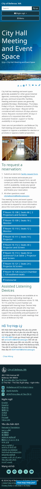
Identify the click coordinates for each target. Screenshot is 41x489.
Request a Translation (11, 427)
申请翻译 (5, 432)
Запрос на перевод (9, 450)
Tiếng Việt (6, 420)
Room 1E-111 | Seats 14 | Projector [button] (17, 238)
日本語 (4, 413)
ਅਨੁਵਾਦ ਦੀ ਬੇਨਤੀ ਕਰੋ (9, 447)
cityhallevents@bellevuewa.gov (16, 196)
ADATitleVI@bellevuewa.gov (23, 349)
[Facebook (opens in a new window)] (14, 472)
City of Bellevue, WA (11, 3)
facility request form (29, 174)
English (5, 403)
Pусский (5, 417)
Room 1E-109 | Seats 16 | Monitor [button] (17, 222)
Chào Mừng (8, 356)
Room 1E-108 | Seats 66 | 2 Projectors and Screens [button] (18, 213)
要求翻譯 (5, 435)
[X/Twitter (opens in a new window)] (26, 472)
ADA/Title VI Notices (11, 483)
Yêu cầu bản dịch (9, 460)
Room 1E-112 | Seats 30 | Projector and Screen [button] (17, 246)
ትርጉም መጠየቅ (7, 462)
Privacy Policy (7, 485)
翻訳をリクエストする (10, 440)
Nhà (3, 62)
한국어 (4, 415)
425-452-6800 (7, 337)
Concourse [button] (10, 279)
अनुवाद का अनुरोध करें (9, 437)
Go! (36, 8)
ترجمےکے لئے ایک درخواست (11, 457)
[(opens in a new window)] (9, 472)
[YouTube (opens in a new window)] (31, 472)
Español (5, 405)
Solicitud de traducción (11, 452)
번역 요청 (5, 442)
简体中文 (5, 408)
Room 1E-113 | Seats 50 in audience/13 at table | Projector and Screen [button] (19, 255)
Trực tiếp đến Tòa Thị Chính (15, 380)
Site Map (18, 485)
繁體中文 (5, 410)
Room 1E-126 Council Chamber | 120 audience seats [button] (20, 273)
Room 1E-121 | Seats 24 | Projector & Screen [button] (17, 265)
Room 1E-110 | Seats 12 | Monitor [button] (17, 230)
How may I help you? (26, 482)
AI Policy (27, 485)
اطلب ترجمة (6, 430)
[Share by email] (33, 85)
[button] (39, 85)
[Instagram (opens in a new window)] (20, 472)
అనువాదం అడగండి (8, 455)
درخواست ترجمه (8, 445)
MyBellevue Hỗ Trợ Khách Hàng (19, 387)
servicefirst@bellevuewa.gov (16, 339)
